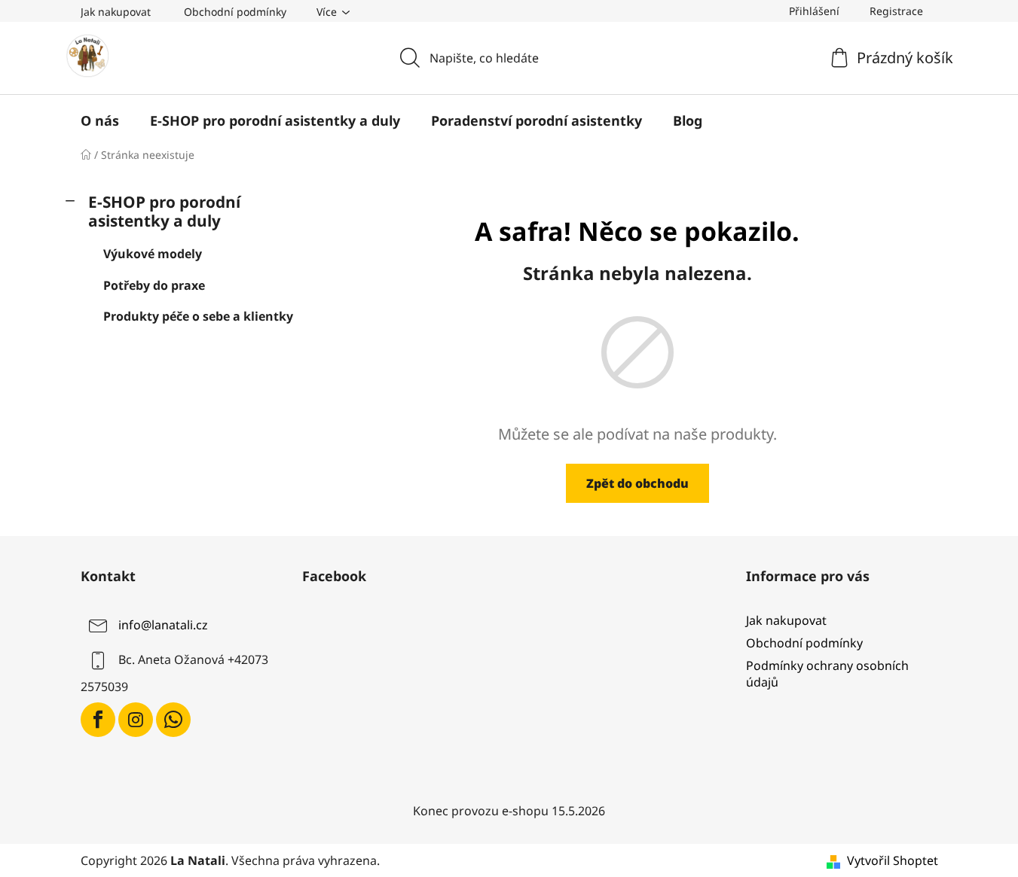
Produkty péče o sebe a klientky (198, 316)
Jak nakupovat (116, 12)
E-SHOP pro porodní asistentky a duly (164, 211)
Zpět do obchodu (637, 483)
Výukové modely (152, 253)
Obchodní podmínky (235, 12)
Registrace (896, 11)
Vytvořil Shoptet (892, 860)
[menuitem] (100, 120)
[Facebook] (98, 719)
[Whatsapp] (173, 719)
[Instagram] (135, 719)
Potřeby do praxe (154, 285)
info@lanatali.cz (163, 625)
